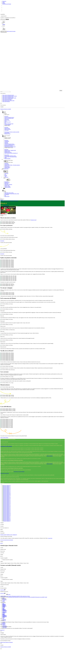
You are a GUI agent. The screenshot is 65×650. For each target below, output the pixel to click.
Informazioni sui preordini (4, 473)
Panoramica (4, 1)
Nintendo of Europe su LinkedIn (5, 646)
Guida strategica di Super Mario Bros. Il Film (11, 193)
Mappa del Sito (6, 196)
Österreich (4, 610)
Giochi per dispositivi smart (8, 123)
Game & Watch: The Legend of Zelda (10, 156)
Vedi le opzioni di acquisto (11, 31)
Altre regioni (4, 627)
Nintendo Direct (7, 182)
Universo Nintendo (7, 124)
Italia (3, 603)
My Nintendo (6, 194)
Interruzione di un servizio (18, 597)
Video (5, 176)
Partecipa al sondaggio (9, 642)
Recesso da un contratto (27, 597)
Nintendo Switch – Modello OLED (10, 150)
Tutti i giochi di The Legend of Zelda (8, 100)
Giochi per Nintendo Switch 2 (9, 117)
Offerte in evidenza (7, 129)
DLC (5, 122)
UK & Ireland (4, 615)
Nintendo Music (7, 167)
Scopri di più (50, 538)
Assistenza (10, 596)
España (3, 600)
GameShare (6, 143)
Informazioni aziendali (15, 596)
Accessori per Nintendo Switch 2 (9, 144)
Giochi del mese (7, 128)
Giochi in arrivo (7, 120)
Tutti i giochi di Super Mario (7, 99)
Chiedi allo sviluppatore (8, 184)
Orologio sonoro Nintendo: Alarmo (10, 155)
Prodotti (5, 175)
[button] (33, 111)
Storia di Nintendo (7, 158)
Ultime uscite (6, 119)
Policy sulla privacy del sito (25, 596)
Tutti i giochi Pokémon (6, 101)
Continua (4, 623)
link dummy (2, 240)
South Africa (4, 611)
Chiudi (1, 623)
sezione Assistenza (50, 455)
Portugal (3, 612)
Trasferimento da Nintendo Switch (9, 146)
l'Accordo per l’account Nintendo (6, 446)
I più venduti (6, 130)
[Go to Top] (32, 198)
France (3, 601)
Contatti (45, 597)
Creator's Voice (6, 185)
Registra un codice (7, 133)
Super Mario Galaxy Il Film (8, 192)
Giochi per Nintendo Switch (9, 118)
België (3, 597)
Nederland (4, 619)
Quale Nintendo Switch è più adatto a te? (11, 153)
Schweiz (3, 613)
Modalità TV (15, 534)
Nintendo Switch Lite (7, 152)
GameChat (6, 142)
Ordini (3, 2)
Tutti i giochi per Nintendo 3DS (7, 98)
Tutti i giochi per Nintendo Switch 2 (8, 95)
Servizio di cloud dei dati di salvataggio (6, 539)
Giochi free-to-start (7, 121)
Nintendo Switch (7, 151)
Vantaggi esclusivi (7, 166)
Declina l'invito (2, 642)
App (5, 174)
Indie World (6, 183)
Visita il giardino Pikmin (4, 437)
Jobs (5, 195)
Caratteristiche (6, 141)
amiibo (5, 157)
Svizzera (3, 624)
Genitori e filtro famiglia (4, 596)
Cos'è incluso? (6, 164)
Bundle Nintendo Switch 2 (8, 145)
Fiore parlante (6, 154)
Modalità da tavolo (9, 534)
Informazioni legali (11, 597)
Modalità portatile (3, 534)
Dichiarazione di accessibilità (39, 597)
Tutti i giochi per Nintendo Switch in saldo (9, 97)
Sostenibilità (33, 597)
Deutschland (4, 599)
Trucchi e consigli (7, 186)
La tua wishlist (6, 132)
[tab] (32, 594)
